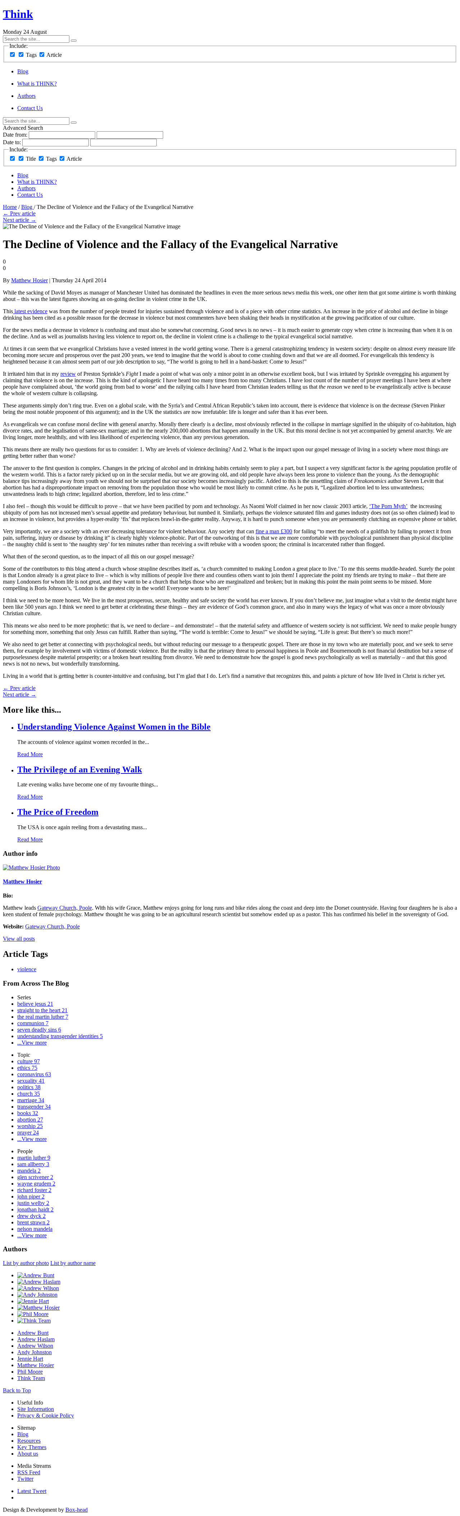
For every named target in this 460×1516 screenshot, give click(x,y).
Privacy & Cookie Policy (45, 1415)
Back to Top (17, 1390)
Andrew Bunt (33, 1333)
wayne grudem (36, 1184)
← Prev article (19, 213)
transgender (34, 1107)
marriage (30, 1100)
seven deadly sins (39, 1030)
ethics (27, 1068)
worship (30, 1126)
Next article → (19, 220)
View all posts (19, 939)
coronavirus (34, 1074)
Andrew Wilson (35, 1346)
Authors (26, 96)
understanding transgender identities (60, 1036)
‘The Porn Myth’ (388, 506)
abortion (30, 1120)
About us (27, 1454)
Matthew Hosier (29, 280)
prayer (28, 1132)
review (68, 374)
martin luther (33, 1158)
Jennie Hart (30, 1359)
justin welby (33, 1203)
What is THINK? (37, 84)
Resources (29, 1441)
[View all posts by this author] (31, 867)
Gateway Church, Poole (64, 908)
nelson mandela (34, 1229)
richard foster (34, 1190)
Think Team (31, 1378)
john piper (31, 1196)
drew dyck (31, 1216)
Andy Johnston (34, 1352)
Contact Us (30, 108)
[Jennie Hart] (33, 1301)
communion (33, 1023)
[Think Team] (34, 1321)
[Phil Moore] (33, 1314)
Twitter (25, 1479)
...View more (32, 1043)
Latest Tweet (31, 1491)
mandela (29, 1171)
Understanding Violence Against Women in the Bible (114, 726)
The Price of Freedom (57, 812)
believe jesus (35, 1004)
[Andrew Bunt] (35, 1275)
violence (26, 969)
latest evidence (30, 311)
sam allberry (33, 1164)
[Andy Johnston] (37, 1295)
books (27, 1113)
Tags (31, 55)
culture (28, 1061)
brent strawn (33, 1222)
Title (31, 159)
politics (29, 1087)
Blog (22, 71)
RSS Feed (28, 1472)
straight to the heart (42, 1010)
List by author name (73, 1263)
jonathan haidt (35, 1209)
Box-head (76, 1510)
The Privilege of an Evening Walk (79, 769)
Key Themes (31, 1447)
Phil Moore (30, 1372)
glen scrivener (35, 1177)
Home (10, 207)
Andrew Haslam (36, 1339)
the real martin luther (42, 1017)
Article (54, 55)
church (28, 1094)
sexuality (31, 1081)
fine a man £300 (274, 531)
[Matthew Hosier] (38, 1308)
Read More (30, 754)
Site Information (35, 1409)
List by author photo (26, 1263)
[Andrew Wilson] (38, 1288)
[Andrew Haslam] (38, 1282)
